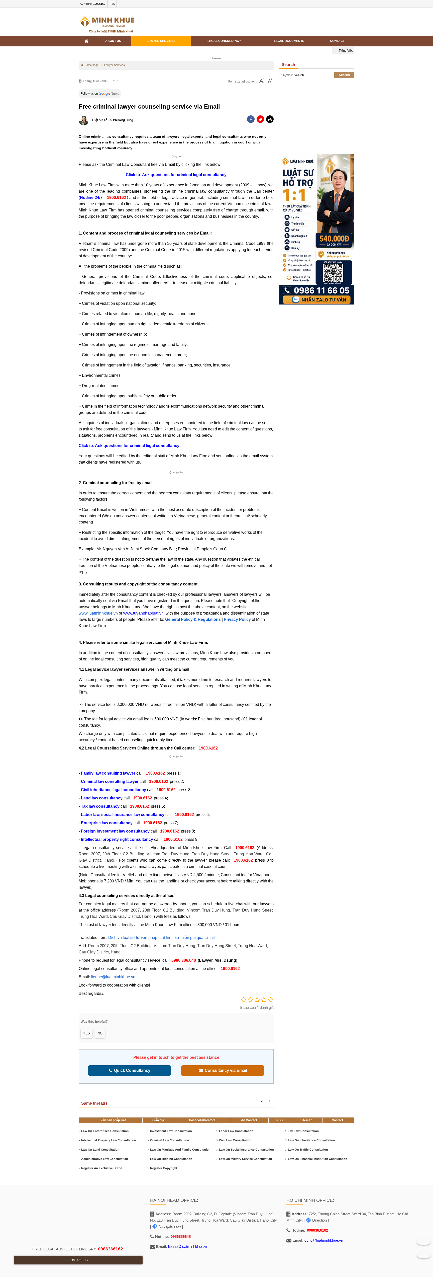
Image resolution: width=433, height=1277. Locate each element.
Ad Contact (249, 1120)
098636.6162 (317, 1230)
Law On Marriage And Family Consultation (180, 1149)
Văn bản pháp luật (113, 1120)
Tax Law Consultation (303, 1131)
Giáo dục (158, 1120)
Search (344, 75)
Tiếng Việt (345, 50)
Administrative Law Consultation (104, 1159)
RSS (112, 3)
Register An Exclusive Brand (101, 1168)
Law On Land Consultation (100, 1149)
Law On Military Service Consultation (245, 1159)
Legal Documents (289, 41)
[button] (270, 119)
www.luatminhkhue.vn (98, 613)
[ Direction (315, 1220)
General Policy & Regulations (193, 619)
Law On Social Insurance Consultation (246, 1149)
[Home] (87, 41)
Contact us (78, 1260)
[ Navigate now (165, 1226)
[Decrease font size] (261, 81)
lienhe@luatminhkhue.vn (113, 977)
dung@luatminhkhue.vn (323, 1240)
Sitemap (306, 1120)
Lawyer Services (161, 41)
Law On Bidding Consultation (171, 1159)
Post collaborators (202, 1120)
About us (113, 41)
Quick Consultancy (131, 1070)
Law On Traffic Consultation (308, 1149)
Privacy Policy (237, 619)
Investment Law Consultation (171, 1131)
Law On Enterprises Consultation (105, 1131)
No (100, 1033)
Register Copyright (163, 1168)
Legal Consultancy (224, 41)
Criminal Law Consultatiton (169, 1140)
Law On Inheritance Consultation (311, 1140)
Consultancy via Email (225, 1070)
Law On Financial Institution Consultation (317, 1159)
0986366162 (110, 1248)
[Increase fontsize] (270, 82)
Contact (337, 41)
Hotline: (94, 3)
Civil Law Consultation (235, 1140)
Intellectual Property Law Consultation (108, 1140)
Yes (86, 1033)
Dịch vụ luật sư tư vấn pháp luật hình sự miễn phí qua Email (161, 937)
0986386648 (181, 1236)
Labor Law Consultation (236, 1131)
